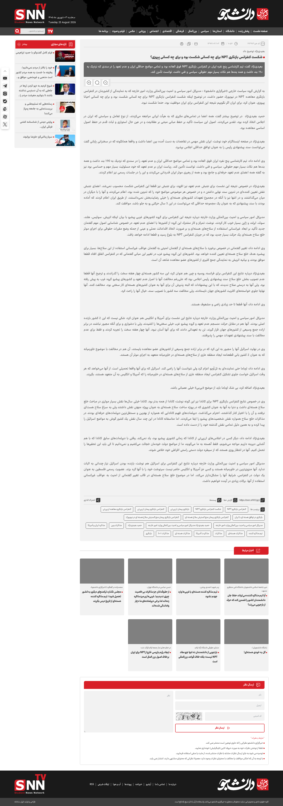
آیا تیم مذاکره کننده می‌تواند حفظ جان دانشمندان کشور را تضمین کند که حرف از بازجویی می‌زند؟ (246, 600)
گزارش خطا (228, 500)
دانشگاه (230, 31)
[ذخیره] (189, 44)
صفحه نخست (260, 31)
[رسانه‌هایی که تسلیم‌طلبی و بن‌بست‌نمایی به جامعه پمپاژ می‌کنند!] (65, 107)
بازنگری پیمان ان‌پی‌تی (179, 509)
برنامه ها (103, 31)
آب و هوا (117, 784)
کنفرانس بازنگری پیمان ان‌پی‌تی (150, 509)
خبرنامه (138, 784)
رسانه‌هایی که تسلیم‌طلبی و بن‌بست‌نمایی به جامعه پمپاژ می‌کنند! (38, 109)
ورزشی (142, 31)
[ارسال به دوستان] (196, 44)
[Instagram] (5, 93)
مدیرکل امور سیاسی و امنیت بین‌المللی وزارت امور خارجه (239, 525)
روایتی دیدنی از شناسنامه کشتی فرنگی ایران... (36, 124)
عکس (132, 31)
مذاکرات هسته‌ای (235, 534)
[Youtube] (5, 78)
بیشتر (22, 44)
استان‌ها (217, 31)
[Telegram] (5, 85)
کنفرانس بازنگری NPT (236, 509)
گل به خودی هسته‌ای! (254, 652)
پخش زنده (243, 31)
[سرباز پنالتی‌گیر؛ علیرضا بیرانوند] (65, 140)
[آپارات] (5, 116)
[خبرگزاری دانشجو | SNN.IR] (243, 14)
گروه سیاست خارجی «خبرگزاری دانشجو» (228, 91)
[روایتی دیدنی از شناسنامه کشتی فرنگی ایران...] (65, 125)
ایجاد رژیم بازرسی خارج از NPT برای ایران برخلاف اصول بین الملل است (150, 654)
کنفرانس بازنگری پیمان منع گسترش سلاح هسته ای (207, 517)
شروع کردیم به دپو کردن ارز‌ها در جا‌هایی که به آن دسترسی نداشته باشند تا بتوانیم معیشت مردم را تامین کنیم (35, 91)
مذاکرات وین (116, 525)
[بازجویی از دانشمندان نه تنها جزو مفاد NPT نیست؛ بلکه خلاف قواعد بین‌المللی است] (198, 631)
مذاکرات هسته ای (182, 534)
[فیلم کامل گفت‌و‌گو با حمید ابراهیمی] (65, 56)
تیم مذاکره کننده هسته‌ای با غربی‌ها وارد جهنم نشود (197, 594)
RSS (92, 784)
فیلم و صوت (118, 31)
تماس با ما (160, 784)
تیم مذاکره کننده (256, 534)
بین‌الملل (192, 31)
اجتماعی (154, 31)
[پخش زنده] (50, 31)
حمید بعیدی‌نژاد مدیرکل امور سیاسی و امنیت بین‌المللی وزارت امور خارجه (178, 525)
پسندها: (212, 500)
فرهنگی (180, 31)
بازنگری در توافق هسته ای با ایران (249, 517)
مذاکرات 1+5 (163, 534)
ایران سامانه (19, 802)
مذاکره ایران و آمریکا (96, 525)
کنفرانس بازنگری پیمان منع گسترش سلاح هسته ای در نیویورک (152, 517)
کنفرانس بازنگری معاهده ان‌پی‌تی (117, 509)
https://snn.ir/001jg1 (249, 500)
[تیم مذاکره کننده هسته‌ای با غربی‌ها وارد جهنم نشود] (198, 571)
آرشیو (148, 784)
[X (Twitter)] (5, 124)
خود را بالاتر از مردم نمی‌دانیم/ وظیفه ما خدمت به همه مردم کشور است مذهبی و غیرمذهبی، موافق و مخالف (34, 72)
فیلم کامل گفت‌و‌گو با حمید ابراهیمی (34, 52)
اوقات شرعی (103, 784)
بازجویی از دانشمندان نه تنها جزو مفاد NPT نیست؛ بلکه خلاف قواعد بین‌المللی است (197, 657)
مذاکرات (218, 534)
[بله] (5, 101)
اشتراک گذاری (89, 500)
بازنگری (149, 534)
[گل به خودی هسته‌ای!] (246, 631)
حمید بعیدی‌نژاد (135, 525)
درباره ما (172, 784)
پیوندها (128, 784)
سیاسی (205, 31)
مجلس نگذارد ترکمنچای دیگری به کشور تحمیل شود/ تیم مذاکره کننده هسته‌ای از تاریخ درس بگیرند (101, 597)
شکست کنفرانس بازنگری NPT (208, 509)
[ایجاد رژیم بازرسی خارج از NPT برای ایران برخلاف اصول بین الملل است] (150, 631)
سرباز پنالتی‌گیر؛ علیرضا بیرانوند (37, 137)
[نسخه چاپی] (182, 44)
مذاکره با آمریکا (202, 534)
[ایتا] (5, 109)
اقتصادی (167, 31)
